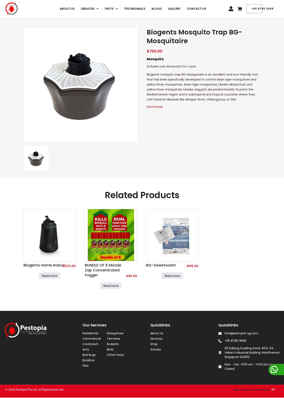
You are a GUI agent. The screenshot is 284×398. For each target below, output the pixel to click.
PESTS (109, 9)
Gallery (174, 9)
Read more (49, 275)
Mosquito (155, 59)
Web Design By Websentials (252, 389)
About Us (67, 9)
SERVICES (88, 9)
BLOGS (157, 9)
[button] (90, 8)
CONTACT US (196, 9)
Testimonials (134, 9)
